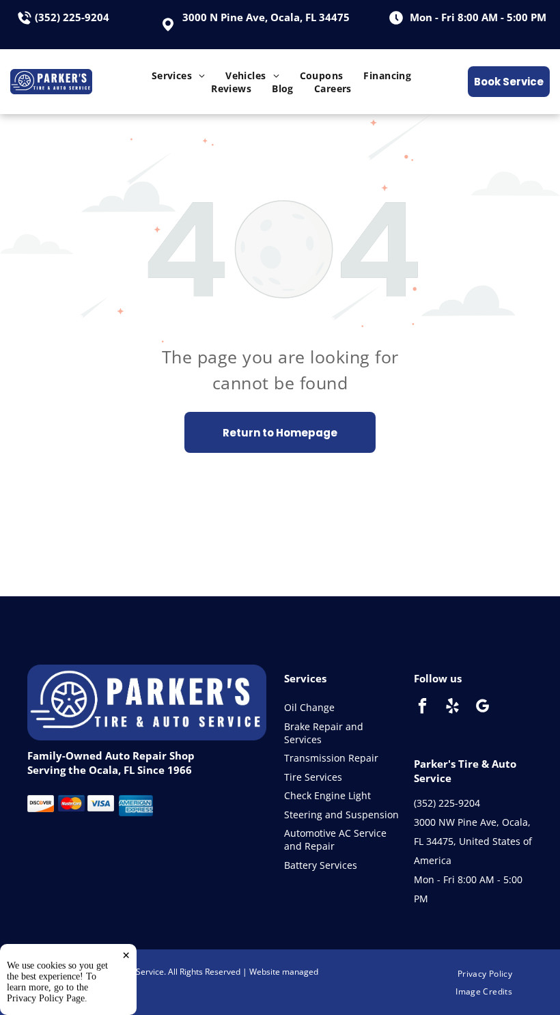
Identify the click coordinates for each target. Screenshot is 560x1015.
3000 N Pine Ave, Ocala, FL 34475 (266, 17)
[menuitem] (178, 75)
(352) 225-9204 (72, 17)
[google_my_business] (482, 707)
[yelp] (452, 707)
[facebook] (422, 707)
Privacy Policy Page (46, 998)
